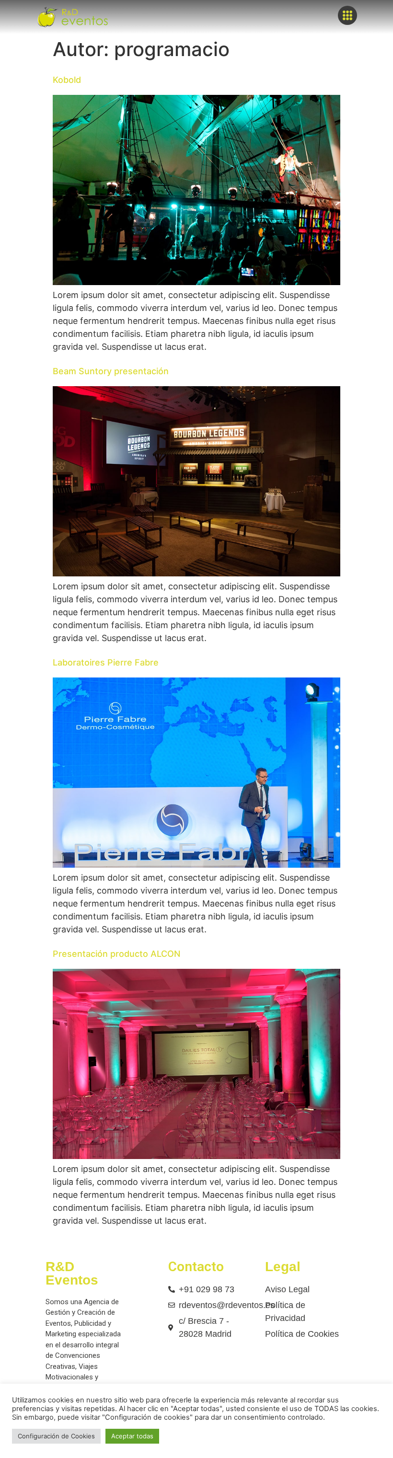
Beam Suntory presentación (111, 371)
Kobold (67, 80)
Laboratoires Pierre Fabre (106, 662)
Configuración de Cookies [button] (56, 1436)
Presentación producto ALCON (116, 954)
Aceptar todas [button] (132, 1436)
